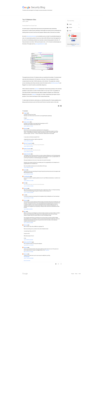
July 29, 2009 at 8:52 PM (28, 239)
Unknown (25, 128)
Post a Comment (27, 260)
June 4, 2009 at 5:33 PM (28, 167)
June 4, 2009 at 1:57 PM (28, 126)
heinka (25, 169)
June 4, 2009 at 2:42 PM (28, 146)
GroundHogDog (27, 176)
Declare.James (27, 121)
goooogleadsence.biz (40, 43)
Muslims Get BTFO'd (28, 242)
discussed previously (31, 36)
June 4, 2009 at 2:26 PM (28, 140)
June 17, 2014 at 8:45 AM (28, 258)
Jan (24, 194)
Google (72, 273)
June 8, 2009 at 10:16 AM (28, 180)
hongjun (25, 113)
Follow (74, 40)
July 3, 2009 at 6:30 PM (28, 209)
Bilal (24, 182)
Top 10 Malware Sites (29, 19)
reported (37, 88)
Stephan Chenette (27, 148)
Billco (25, 211)
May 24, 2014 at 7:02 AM (28, 251)
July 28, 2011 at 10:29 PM (28, 245)
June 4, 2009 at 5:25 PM (28, 151)
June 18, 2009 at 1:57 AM (28, 197)
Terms (80, 273)
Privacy (76, 273)
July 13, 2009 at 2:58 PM (28, 222)
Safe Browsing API (55, 83)
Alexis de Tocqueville (28, 143)
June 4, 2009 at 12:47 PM (28, 119)
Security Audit (26, 256)
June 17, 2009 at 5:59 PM (28, 192)
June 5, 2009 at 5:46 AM (28, 174)
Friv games (47, 250)
